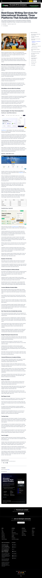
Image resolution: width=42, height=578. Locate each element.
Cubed (23, 532)
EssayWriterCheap (15, 226)
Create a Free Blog (4, 539)
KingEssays (21, 172)
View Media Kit (21, 513)
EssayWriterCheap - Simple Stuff (36, 46)
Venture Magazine (24, 531)
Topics (2, 531)
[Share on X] (5, 462)
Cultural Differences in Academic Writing (34, 58)
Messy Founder (24, 535)
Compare (13, 535)
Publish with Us (14, 532)
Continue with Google (21, 482)
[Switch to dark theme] (28, 1)
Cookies (33, 535)
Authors (3, 532)
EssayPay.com (3, 130)
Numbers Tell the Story (34, 47)
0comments (6, 25)
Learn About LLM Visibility (15, 539)
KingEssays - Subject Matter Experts (35, 44)
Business (31, 1)
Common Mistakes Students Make (35, 51)
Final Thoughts (33, 65)
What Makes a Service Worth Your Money (35, 37)
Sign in (36, 1)
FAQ (12, 531)
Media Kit (13, 536)
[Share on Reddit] (7, 462)
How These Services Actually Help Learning (35, 53)
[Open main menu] (1, 1)
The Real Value (33, 63)
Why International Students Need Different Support (35, 34)
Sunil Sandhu (6, 546)
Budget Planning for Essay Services (34, 56)
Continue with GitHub (21, 485)
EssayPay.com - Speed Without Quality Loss (36, 42)
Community (3, 535)
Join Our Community (21, 522)
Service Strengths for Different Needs (35, 50)
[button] (21, 1)
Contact (33, 532)
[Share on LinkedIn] (3, 462)
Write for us (3, 536)
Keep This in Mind (33, 60)
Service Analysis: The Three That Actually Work (35, 39)
